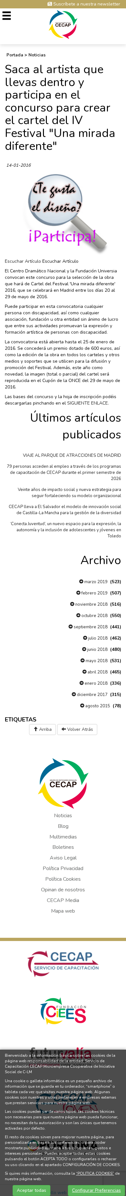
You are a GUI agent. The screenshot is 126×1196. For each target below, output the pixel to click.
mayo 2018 (96, 661)
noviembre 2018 (91, 604)
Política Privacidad (63, 868)
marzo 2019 (95, 582)
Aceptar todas (31, 1190)
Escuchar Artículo (23, 261)
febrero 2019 (94, 593)
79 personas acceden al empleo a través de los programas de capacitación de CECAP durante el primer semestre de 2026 (64, 473)
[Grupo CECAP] (63, 24)
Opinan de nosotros (63, 889)
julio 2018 (97, 638)
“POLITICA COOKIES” (95, 1173)
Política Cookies (63, 879)
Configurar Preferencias (96, 1190)
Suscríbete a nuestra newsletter (86, 4)
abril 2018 (97, 672)
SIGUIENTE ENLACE (87, 403)
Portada (14, 55)
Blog (63, 826)
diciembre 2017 (92, 695)
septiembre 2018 (90, 627)
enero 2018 (96, 683)
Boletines (63, 847)
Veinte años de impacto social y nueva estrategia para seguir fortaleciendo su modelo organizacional (69, 493)
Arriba (45, 729)
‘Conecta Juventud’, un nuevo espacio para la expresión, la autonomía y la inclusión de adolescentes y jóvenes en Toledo (65, 530)
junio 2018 (97, 649)
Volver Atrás (79, 729)
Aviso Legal (63, 857)
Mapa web (63, 911)
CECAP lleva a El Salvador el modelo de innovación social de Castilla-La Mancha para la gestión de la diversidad (65, 510)
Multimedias (63, 836)
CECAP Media (63, 900)
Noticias (37, 55)
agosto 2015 (97, 706)
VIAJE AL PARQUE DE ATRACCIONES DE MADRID (72, 455)
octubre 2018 (94, 616)
